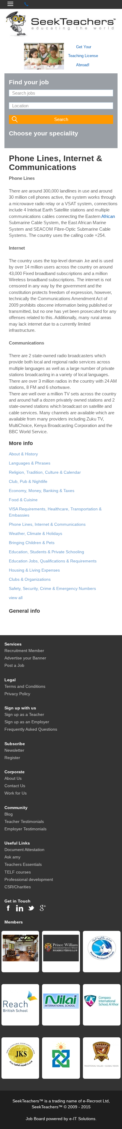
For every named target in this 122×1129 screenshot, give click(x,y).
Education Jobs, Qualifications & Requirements (53, 561)
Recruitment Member (24, 650)
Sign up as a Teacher (24, 714)
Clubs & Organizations (30, 579)
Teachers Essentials (23, 864)
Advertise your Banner (25, 658)
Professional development (28, 879)
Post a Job (14, 665)
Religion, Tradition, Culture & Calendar (45, 472)
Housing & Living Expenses (34, 570)
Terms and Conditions (24, 686)
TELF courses (17, 872)
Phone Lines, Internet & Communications (47, 524)
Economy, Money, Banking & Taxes (41, 490)
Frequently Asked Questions (30, 729)
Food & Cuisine (23, 499)
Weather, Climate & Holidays (35, 533)
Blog (8, 814)
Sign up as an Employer (26, 721)
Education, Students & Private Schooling (46, 551)
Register (12, 757)
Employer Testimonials (25, 828)
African (108, 216)
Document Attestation (24, 849)
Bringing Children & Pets (31, 542)
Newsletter (14, 750)
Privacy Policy (17, 693)
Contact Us (14, 785)
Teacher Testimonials (24, 821)
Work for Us (15, 793)
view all (16, 597)
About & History (23, 454)
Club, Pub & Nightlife (28, 481)
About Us (13, 778)
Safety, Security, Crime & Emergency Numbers (52, 588)
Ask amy (12, 857)
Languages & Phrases (29, 463)
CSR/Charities (17, 886)
